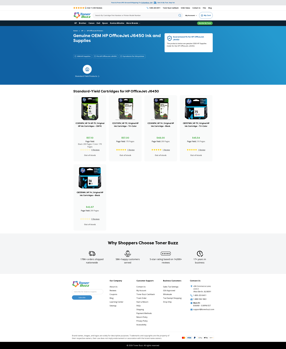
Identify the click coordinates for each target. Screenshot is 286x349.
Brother (82, 23)
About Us (113, 286)
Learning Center (116, 302)
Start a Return (142, 302)
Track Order (141, 298)
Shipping (140, 309)
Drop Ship (167, 302)
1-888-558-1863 (199, 299)
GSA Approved (169, 290)
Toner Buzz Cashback (171, 8)
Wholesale (167, 294)
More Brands (132, 23)
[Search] (180, 15)
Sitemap (113, 305)
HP (75, 23)
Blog (210, 8)
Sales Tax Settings (170, 286)
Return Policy (141, 317)
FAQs (138, 305)
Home (75, 31)
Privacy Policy (142, 321)
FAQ (204, 8)
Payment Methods (144, 313)
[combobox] (138, 15)
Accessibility (141, 324)
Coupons (113, 294)
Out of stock (90, 155)
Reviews (113, 290)
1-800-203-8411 (199, 295)
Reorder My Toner (205, 23)
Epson (105, 23)
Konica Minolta (117, 23)
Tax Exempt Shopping (172, 298)
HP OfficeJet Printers (95, 31)
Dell (98, 23)
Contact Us (196, 8)
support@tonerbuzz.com (203, 309)
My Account (190, 15)
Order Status (185, 8)
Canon (91, 23)
